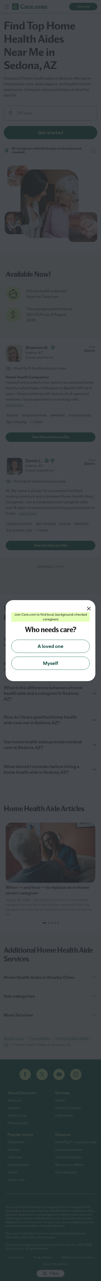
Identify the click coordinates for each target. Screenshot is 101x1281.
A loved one (50, 646)
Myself (50, 663)
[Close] (89, 608)
